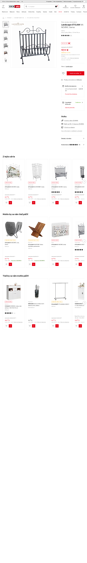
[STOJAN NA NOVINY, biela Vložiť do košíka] (10, 202)
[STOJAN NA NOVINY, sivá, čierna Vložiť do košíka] (10, 264)
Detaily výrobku (66, 138)
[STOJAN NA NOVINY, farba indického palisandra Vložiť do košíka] (33, 264)
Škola (18, 12)
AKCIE (60, 12)
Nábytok (12, 12)
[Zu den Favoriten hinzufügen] (63, 73)
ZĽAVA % (66, 12)
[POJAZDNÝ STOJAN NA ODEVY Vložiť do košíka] (57, 326)
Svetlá (50, 12)
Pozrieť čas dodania (71, 94)
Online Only (31, 12)
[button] (6, 24)
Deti (55, 12)
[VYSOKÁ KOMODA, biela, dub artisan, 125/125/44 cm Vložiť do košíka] (10, 326)
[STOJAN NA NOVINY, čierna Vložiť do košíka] (57, 202)
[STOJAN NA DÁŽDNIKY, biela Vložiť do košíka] (33, 202)
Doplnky (38, 12)
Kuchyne (79, 12)
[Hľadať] (26, 6)
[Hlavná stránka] (3, 18)
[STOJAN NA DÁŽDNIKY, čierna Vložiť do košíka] (80, 202)
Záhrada (24, 12)
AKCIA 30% (65, 43)
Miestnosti (5, 12)
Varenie (45, 12)
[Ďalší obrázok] (84, 181)
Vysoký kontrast (77, 1)
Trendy (73, 12)
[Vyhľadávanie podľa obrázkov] (56, 6)
